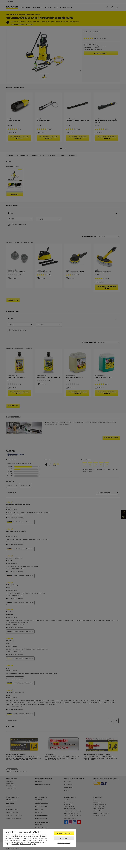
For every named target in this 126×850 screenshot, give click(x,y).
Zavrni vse (63, 838)
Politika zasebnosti (25, 844)
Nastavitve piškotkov (63, 843)
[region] (39, 838)
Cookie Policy (15, 844)
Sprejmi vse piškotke (64, 833)
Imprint (34, 844)
